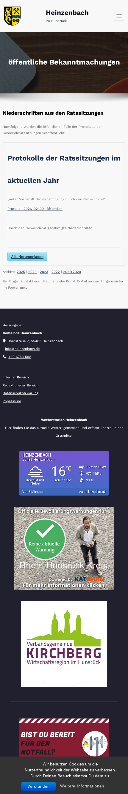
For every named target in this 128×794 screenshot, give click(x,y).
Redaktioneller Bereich (21, 385)
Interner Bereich (16, 377)
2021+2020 (72, 272)
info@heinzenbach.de (22, 349)
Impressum (12, 401)
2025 (21, 272)
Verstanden (38, 786)
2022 (55, 272)
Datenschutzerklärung (20, 393)
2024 (32, 272)
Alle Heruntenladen (27, 256)
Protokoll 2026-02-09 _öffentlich (35, 209)
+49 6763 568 (19, 357)
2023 (44, 272)
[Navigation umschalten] (119, 16)
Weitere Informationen (82, 786)
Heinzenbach (67, 12)
